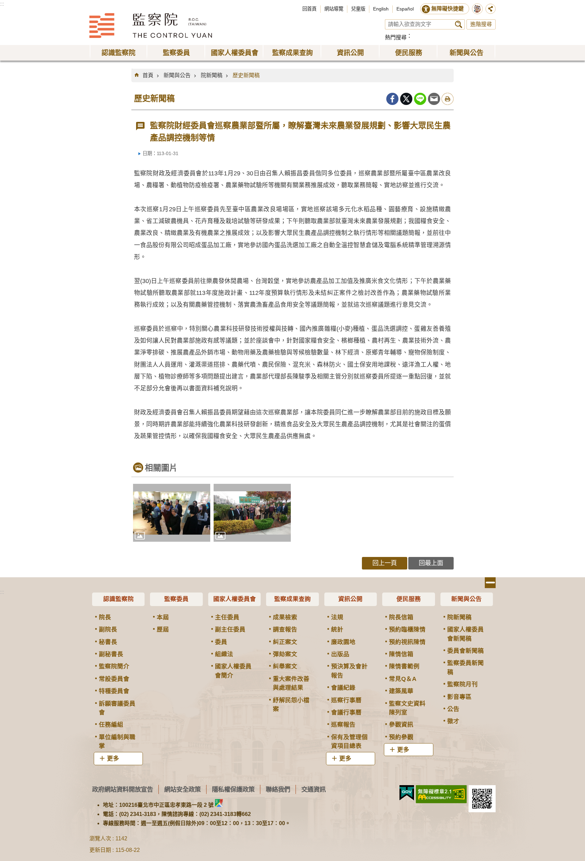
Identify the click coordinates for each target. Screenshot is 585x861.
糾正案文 (285, 642)
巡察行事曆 (346, 700)
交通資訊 (313, 789)
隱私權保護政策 (233, 789)
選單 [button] (490, 582)
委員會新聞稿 (465, 650)
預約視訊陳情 (407, 642)
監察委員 (176, 599)
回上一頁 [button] (384, 562)
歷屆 (163, 629)
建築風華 (401, 691)
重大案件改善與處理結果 (291, 683)
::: (2, 4)
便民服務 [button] (408, 53)
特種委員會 (114, 691)
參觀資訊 (401, 724)
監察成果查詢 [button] (292, 53)
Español (405, 9)
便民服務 (408, 599)
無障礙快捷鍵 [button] (447, 9)
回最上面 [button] (431, 562)
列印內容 (447, 99)
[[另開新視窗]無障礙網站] (441, 794)
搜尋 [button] (458, 24)
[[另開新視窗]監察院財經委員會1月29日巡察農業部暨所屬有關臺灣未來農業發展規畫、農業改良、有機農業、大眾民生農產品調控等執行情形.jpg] (171, 513)
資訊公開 (350, 599)
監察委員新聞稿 (465, 667)
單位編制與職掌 (117, 741)
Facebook (392, 99)
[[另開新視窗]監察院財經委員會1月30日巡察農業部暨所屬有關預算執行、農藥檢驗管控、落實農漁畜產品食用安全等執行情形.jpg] (252, 513)
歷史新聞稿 (246, 75)
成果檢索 (285, 617)
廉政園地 (343, 642)
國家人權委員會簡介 (233, 671)
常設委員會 (114, 678)
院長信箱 (401, 617)
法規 (337, 617)
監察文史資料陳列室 (407, 708)
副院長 (108, 629)
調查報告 (285, 629)
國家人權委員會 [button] (234, 53)
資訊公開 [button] (350, 53)
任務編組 (111, 724)
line (420, 99)
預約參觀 (401, 737)
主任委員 (227, 617)
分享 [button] (490, 9)
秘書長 (108, 642)
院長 (105, 617)
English (381, 9)
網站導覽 (333, 9)
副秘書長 (111, 654)
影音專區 (459, 696)
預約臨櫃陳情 (407, 629)
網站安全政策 (182, 789)
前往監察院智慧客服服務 (477, 8)
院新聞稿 (211, 75)
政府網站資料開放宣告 (122, 789)
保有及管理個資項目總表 (349, 741)
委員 (221, 642)
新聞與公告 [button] (466, 53)
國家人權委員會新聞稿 (465, 634)
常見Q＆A (402, 678)
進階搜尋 (481, 24)
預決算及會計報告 (349, 671)
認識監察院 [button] (118, 53)
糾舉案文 (285, 666)
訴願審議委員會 (117, 708)
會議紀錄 (343, 687)
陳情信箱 (401, 654)
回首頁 (309, 9)
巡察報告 (343, 724)
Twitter (406, 99)
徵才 (453, 721)
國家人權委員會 (234, 599)
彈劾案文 (285, 654)
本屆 (163, 617)
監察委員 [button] (176, 53)
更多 (113, 758)
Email (434, 99)
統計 (337, 629)
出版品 (340, 654)
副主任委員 (230, 629)
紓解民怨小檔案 (291, 704)
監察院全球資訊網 (150, 25)
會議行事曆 (346, 712)
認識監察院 (118, 599)
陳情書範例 (404, 666)
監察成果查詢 (292, 599)
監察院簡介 (114, 666)
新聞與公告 (177, 75)
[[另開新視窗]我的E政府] (406, 793)
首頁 (148, 75)
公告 (453, 709)
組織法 (224, 654)
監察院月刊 (462, 684)
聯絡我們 (278, 789)
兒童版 (358, 9)
